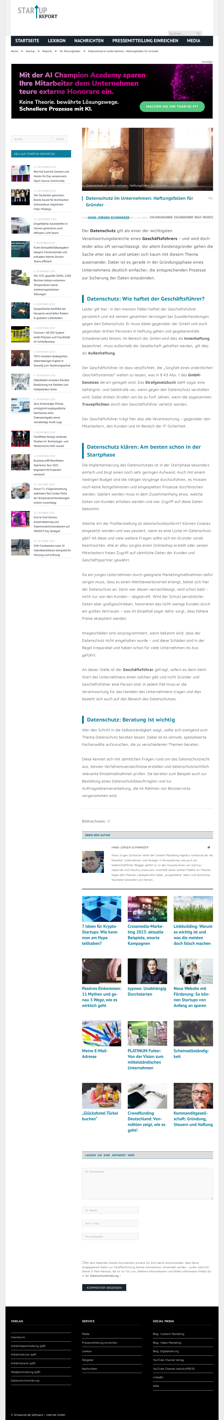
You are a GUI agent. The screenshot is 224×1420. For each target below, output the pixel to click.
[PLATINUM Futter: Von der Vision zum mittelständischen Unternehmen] (147, 1033)
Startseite (27, 41)
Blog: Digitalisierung (165, 1351)
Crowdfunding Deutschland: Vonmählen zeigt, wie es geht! (146, 1121)
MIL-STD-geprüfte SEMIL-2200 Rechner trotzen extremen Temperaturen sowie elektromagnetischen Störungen (52, 285)
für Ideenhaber (183, 216)
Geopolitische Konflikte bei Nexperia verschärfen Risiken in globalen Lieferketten (51, 313)
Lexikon (57, 41)
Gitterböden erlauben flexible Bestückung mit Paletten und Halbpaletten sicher (51, 384)
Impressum (18, 1337)
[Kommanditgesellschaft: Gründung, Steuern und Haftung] (193, 1096)
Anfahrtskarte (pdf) (23, 1363)
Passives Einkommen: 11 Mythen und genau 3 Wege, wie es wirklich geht (101, 997)
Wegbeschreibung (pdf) (25, 1372)
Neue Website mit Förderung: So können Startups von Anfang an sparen (192, 997)
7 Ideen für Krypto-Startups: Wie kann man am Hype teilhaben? (99, 934)
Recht (197, 216)
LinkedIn (158, 1377)
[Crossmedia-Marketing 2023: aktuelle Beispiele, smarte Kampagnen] (147, 909)
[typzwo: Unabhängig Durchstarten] (147, 971)
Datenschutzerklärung (104, 1275)
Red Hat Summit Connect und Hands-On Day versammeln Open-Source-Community (51, 176)
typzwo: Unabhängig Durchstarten (147, 991)
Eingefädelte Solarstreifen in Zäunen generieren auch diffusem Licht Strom (51, 228)
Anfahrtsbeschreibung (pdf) (28, 1346)
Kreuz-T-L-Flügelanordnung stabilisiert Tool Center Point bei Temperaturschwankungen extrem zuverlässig (52, 495)
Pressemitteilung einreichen (145, 41)
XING (156, 1386)
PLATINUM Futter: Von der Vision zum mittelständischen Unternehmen (145, 1059)
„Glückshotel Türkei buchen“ (100, 1116)
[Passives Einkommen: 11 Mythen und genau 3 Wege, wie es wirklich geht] (101, 971)
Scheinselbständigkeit (191, 1053)
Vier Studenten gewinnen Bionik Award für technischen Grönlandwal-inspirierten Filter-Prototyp (51, 202)
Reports (208, 216)
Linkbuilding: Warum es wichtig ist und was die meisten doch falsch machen (193, 934)
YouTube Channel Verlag (168, 1360)
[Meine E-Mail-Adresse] (101, 1033)
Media (193, 41)
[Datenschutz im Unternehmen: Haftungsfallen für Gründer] (147, 160)
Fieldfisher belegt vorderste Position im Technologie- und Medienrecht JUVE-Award (51, 441)
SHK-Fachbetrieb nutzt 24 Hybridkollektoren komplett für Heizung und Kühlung (52, 550)
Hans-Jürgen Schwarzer (109, 217)
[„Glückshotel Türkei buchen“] (101, 1096)
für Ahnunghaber (161, 216)
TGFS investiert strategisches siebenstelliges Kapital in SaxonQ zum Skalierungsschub (52, 360)
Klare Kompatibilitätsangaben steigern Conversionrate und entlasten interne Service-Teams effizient (51, 254)
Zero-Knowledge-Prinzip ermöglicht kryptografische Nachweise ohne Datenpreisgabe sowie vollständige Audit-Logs (50, 413)
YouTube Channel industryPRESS (174, 1368)
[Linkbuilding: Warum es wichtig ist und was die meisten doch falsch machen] (193, 909)
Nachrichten (89, 41)
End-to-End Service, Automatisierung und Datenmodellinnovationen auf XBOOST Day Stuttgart (52, 524)
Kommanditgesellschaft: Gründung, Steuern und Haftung (193, 1118)
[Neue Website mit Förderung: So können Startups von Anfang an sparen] (193, 971)
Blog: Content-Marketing (168, 1334)
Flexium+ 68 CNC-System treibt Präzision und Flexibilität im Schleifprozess (52, 337)
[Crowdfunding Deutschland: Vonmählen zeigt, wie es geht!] (147, 1096)
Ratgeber (88, 1360)
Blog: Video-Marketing (167, 1342)
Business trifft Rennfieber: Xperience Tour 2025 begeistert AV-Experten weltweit (49, 467)
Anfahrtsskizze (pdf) (23, 1354)
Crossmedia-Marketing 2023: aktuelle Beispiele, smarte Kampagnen (146, 934)
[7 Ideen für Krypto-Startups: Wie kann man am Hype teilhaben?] (101, 909)
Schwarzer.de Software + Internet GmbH (39, 1414)
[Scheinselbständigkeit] (193, 1033)
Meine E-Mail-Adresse (95, 1053)
